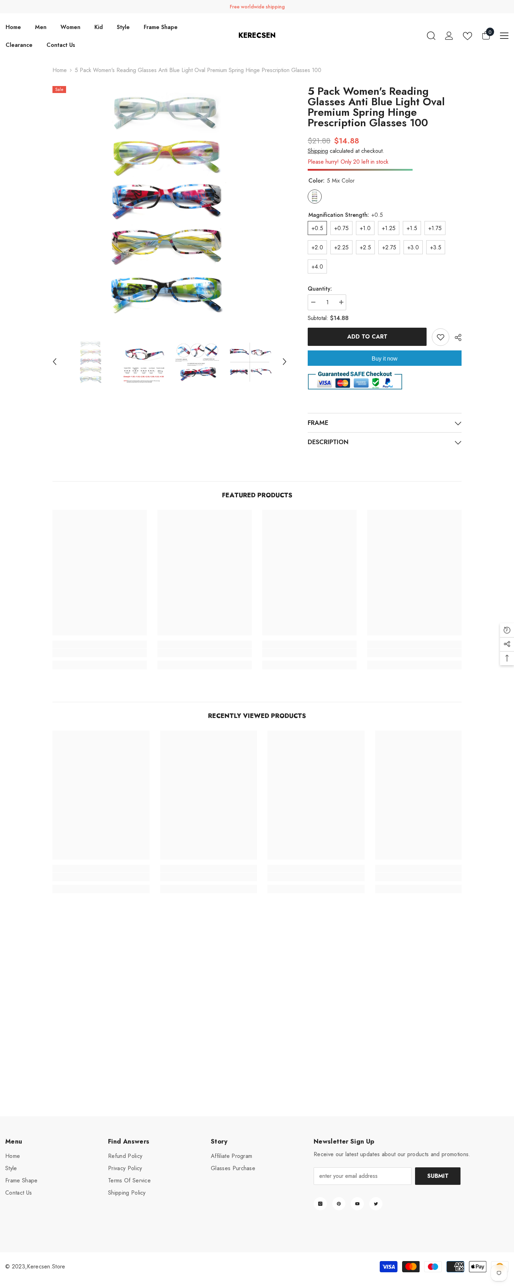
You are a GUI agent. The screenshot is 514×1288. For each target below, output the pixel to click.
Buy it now (385, 359)
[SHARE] (455, 337)
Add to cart (367, 337)
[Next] (284, 361)
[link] (99, 653)
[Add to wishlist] (440, 337)
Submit (438, 1176)
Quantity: (320, 289)
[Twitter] (376, 1203)
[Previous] (54, 361)
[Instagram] (320, 1203)
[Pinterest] (338, 1203)
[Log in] (449, 35)
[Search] (431, 35)
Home (59, 70)
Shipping (318, 151)
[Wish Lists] (467, 36)
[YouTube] (357, 1203)
